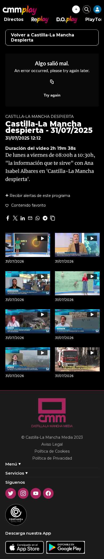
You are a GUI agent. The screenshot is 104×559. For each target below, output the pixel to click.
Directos (13, 19)
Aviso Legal (52, 444)
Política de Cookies (52, 451)
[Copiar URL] (52, 82)
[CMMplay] (20, 10)
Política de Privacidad (52, 458)
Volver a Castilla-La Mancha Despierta (42, 37)
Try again (52, 95)
